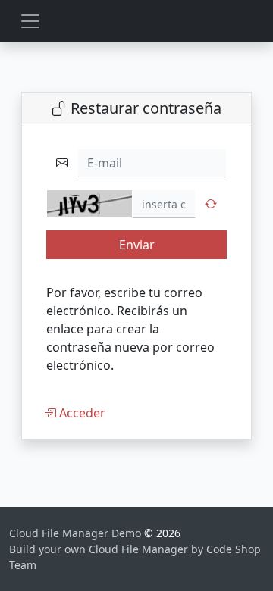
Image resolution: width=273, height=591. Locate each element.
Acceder (80, 413)
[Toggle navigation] (30, 21)
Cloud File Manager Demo (76, 533)
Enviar (137, 244)
